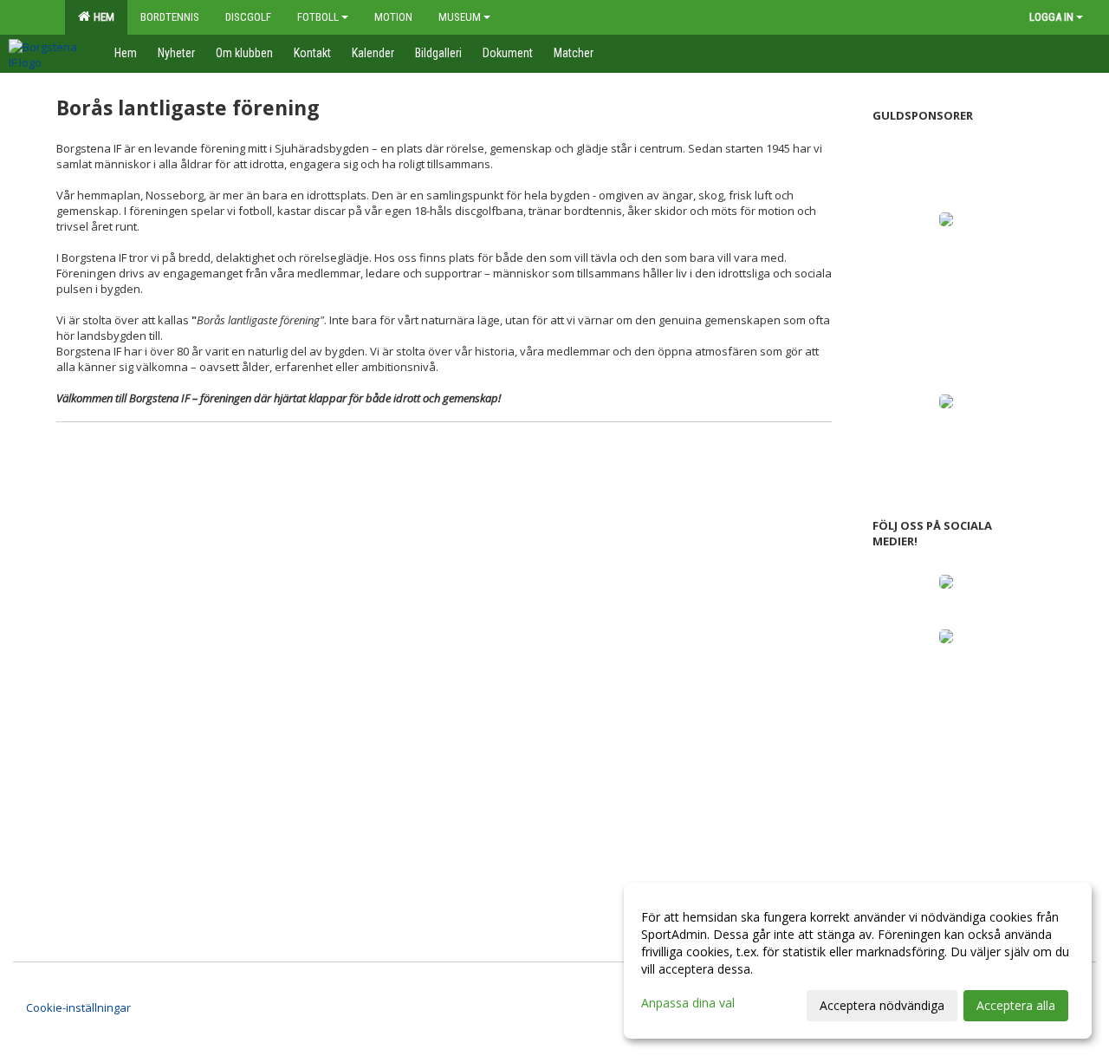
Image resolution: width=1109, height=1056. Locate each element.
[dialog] (858, 961)
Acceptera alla (1015, 1005)
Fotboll (318, 16)
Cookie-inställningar (78, 1007)
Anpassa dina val (688, 1003)
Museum (459, 16)
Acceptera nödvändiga (882, 1005)
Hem (101, 16)
